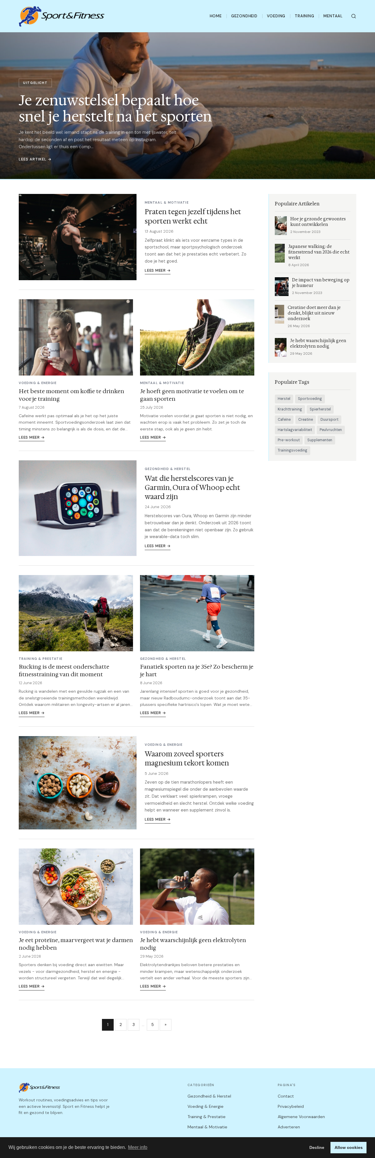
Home (216, 15)
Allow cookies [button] (349, 1147)
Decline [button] (316, 1147)
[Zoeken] (353, 16)
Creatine (305, 419)
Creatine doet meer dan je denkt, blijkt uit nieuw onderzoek (314, 313)
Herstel (284, 398)
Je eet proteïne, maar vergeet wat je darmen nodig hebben (76, 943)
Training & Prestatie (207, 1116)
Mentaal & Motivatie (207, 1127)
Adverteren (289, 1127)
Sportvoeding (310, 398)
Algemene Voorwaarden (301, 1116)
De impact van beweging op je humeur (321, 282)
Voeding (276, 15)
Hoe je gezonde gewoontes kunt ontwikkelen (318, 221)
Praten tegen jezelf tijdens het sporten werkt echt (193, 216)
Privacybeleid (291, 1106)
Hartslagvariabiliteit (295, 429)
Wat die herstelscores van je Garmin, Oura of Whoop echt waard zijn (192, 487)
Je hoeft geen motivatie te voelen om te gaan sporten (192, 395)
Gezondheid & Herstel (209, 1096)
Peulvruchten (331, 429)
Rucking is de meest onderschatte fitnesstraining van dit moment (64, 670)
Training (304, 15)
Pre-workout (289, 440)
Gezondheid (244, 15)
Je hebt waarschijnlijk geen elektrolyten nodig (193, 943)
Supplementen (319, 440)
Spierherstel (320, 409)
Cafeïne (284, 419)
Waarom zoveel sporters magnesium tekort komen (187, 758)
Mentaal (333, 15)
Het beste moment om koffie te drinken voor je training (71, 395)
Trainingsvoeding (292, 450)
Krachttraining (290, 409)
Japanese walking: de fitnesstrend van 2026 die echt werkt (319, 252)
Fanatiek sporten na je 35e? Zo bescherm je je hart (196, 670)
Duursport (329, 419)
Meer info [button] (137, 1147)
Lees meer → (158, 270)
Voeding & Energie (206, 1106)
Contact (286, 1096)
